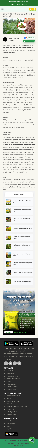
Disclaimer (11, 443)
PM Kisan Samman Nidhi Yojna (17, 406)
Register (24, 4)
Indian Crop (10, 381)
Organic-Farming (12, 376)
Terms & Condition (23, 443)
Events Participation (13, 379)
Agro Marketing (12, 414)
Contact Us (10, 373)
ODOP (9, 398)
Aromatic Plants (12, 387)
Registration (11, 429)
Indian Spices (11, 384)
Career (13, 4)
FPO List (9, 404)
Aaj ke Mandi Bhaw (13, 401)
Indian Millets (11, 389)
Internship (10, 409)
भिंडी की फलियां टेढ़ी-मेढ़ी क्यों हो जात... (23, 281)
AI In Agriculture (12, 412)
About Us (10, 371)
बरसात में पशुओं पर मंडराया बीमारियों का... (23, 272)
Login (18, 4)
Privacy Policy (19, 446)
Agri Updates (11, 421)
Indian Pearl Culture (13, 396)
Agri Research (11, 423)
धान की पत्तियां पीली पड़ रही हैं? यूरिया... (23, 228)
